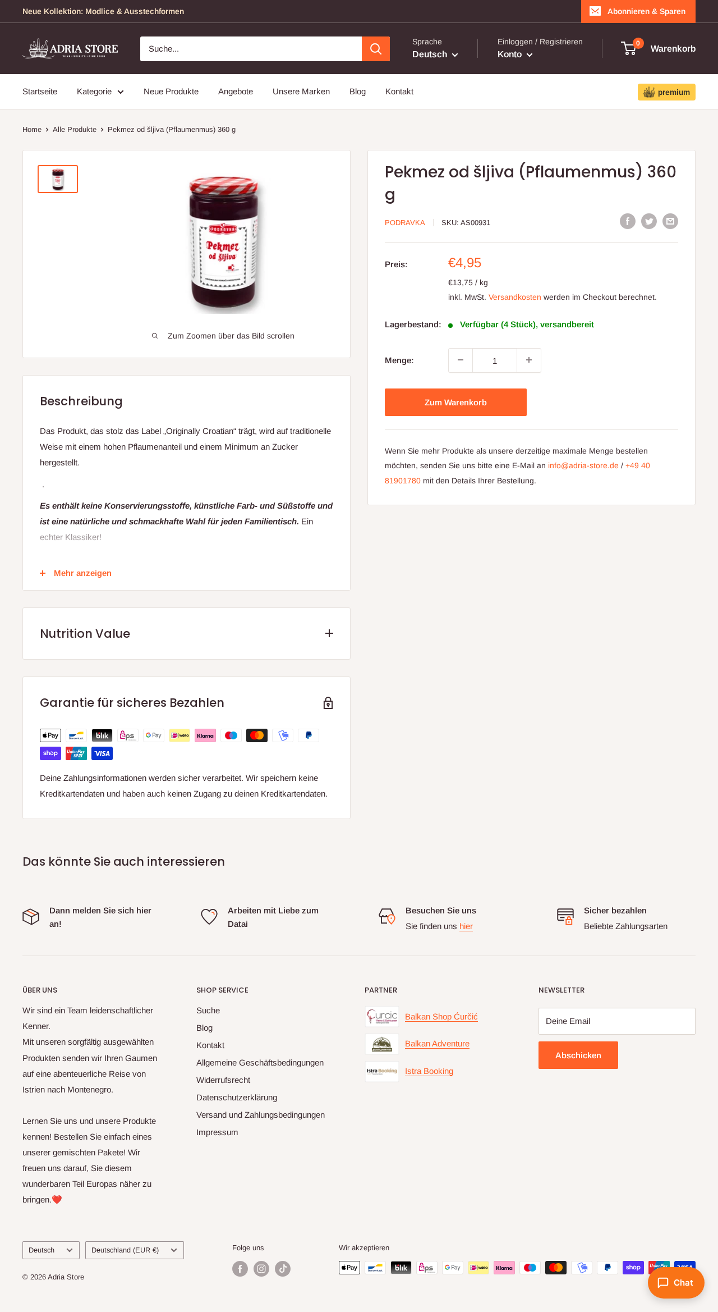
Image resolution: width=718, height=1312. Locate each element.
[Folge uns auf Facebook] (240, 1269)
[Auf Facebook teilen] (628, 221)
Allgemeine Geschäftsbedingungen (260, 1062)
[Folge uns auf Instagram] (261, 1269)
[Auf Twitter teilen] (649, 221)
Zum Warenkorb (456, 401)
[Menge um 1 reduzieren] (460, 360)
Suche (208, 1010)
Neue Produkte (171, 91)
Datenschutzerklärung (236, 1097)
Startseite (39, 91)
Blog (357, 91)
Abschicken (578, 1055)
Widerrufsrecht (223, 1080)
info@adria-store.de (583, 465)
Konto (511, 54)
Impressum (217, 1132)
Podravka (405, 222)
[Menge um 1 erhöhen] (529, 360)
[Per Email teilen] (670, 221)
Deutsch (41, 1250)
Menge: (399, 359)
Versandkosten (515, 296)
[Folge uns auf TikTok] (283, 1269)
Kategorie (94, 91)
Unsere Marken (301, 91)
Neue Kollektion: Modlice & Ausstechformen (103, 11)
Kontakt (399, 91)
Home (32, 129)
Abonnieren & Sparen (646, 11)
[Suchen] (376, 48)
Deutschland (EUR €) (125, 1250)
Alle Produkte (74, 129)
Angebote (235, 91)
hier (466, 926)
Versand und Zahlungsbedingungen (260, 1114)
